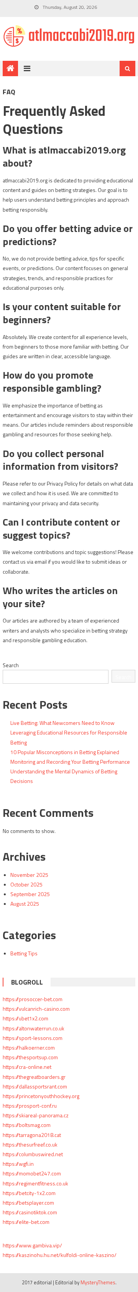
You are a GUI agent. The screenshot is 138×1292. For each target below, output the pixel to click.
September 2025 (30, 894)
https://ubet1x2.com (25, 1018)
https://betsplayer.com (28, 1203)
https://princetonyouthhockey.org (41, 1096)
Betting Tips (24, 953)
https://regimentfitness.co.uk (35, 1183)
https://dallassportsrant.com (35, 1086)
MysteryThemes (97, 1282)
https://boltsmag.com (27, 1125)
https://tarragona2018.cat (32, 1135)
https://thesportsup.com (30, 1057)
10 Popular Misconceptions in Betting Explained (64, 752)
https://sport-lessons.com (32, 1038)
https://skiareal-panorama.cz (36, 1115)
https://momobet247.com (32, 1173)
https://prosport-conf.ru (30, 1106)
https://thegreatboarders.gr (34, 1077)
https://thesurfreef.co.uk (30, 1144)
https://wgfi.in (18, 1164)
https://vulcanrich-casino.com (36, 1009)
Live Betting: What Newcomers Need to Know (62, 723)
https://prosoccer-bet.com (32, 999)
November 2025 (29, 875)
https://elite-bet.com (26, 1222)
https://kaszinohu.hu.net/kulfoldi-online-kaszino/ (60, 1255)
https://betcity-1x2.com (29, 1193)
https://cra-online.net (27, 1067)
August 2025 (24, 904)
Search (11, 665)
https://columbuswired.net (33, 1154)
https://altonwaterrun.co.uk (33, 1028)
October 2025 (26, 884)
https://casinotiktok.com (30, 1212)
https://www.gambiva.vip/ (32, 1245)
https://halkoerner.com (29, 1047)
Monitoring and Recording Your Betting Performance (70, 762)
